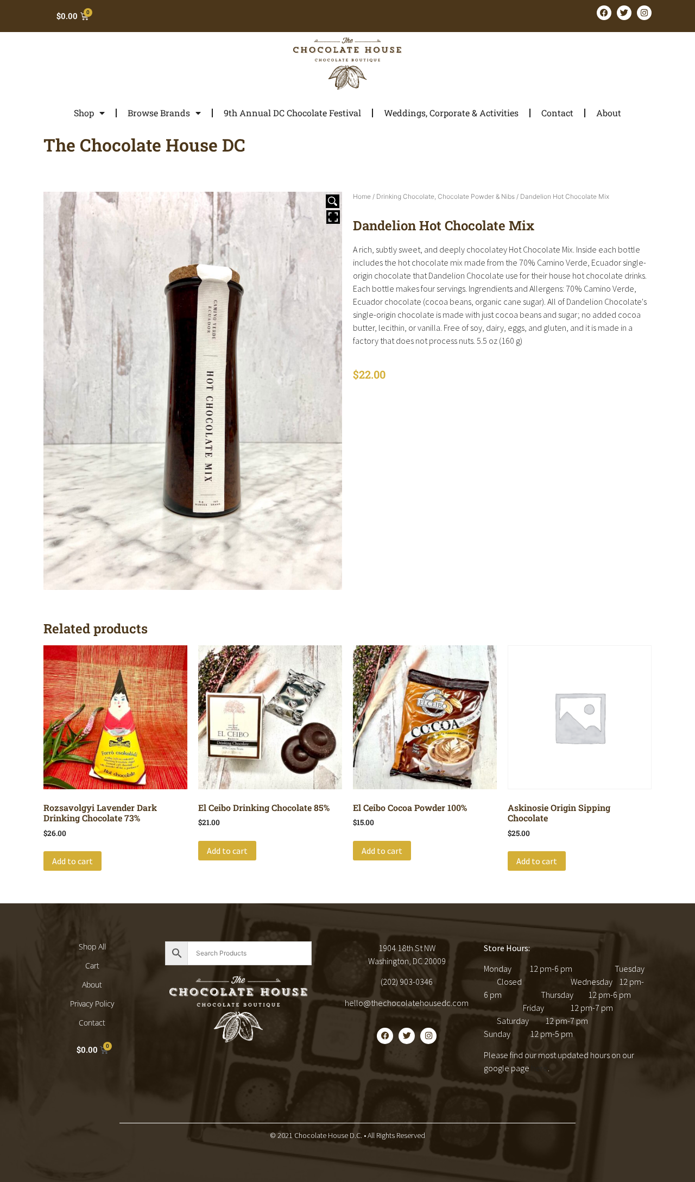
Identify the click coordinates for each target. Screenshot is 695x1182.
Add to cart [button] (72, 861)
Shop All (92, 946)
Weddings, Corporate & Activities (451, 112)
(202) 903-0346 (407, 981)
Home (362, 196)
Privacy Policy (92, 1003)
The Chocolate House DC (144, 144)
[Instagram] (644, 12)
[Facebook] (604, 12)
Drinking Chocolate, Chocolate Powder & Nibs (445, 196)
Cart (92, 965)
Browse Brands (159, 112)
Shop (84, 112)
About (608, 112)
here (539, 1067)
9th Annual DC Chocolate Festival (292, 112)
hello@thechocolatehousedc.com (407, 1002)
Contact (557, 112)
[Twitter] (624, 12)
